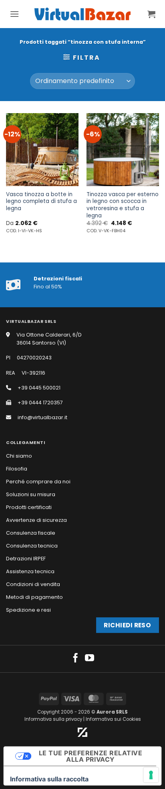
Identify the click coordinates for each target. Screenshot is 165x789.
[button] (14, 14)
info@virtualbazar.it (42, 417)
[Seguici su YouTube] (89, 658)
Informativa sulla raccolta (49, 779)
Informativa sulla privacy (53, 719)
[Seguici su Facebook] (75, 658)
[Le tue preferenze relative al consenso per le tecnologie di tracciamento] (151, 775)
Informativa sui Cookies (113, 719)
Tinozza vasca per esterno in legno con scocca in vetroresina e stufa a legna (123, 205)
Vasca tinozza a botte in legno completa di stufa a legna (41, 201)
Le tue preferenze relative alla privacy (90, 756)
